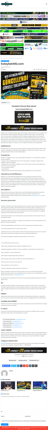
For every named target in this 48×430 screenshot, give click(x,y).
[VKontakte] (30, 366)
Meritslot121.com (5, 390)
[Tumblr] (21, 366)
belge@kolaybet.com (19, 323)
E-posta (3, 416)
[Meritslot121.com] (8, 385)
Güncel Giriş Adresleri (10, 58)
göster (8, 102)
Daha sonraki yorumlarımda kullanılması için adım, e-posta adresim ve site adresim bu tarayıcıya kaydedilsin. (24, 420)
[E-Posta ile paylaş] (33, 366)
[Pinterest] (24, 366)
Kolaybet (3, 343)
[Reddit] (27, 366)
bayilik (13, 325)
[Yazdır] (36, 366)
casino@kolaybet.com (17, 327)
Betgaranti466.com (37, 390)
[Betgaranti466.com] (40, 385)
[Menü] (46, 4)
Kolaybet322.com (21, 390)
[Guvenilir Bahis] (7, 4)
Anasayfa (4, 58)
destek (32, 195)
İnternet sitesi (27, 416)
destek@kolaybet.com (19, 274)
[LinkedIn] (18, 366)
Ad (2, 411)
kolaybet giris (13, 360)
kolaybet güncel (23, 360)
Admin (4, 69)
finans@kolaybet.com (17, 321)
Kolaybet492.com (34, 360)
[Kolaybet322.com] (24, 385)
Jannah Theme (5, 427)
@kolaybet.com (37, 195)
